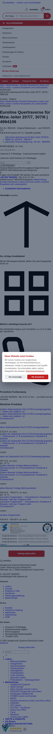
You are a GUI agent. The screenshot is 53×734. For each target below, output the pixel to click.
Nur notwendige (15, 377)
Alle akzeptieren (37, 377)
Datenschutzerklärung (35, 371)
